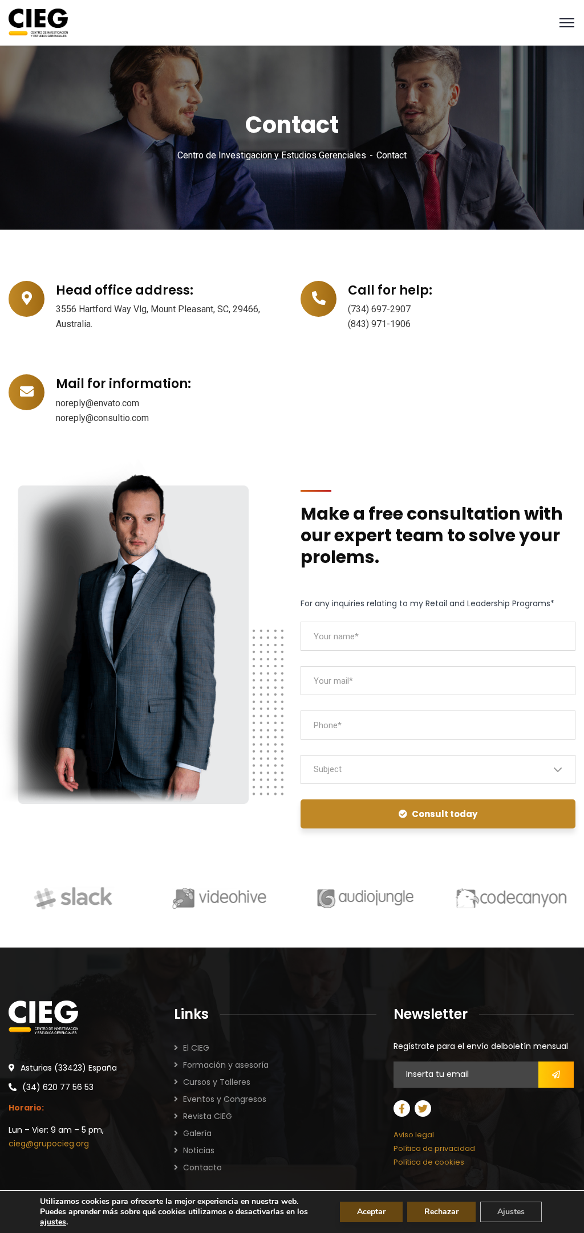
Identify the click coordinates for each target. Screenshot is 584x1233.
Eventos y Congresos (224, 1099)
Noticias (198, 1150)
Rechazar (441, 1211)
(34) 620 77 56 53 (58, 1087)
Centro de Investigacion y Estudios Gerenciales (271, 155)
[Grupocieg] (38, 22)
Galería (197, 1133)
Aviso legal (414, 1134)
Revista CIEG (207, 1116)
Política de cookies (429, 1162)
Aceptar (371, 1211)
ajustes (53, 1222)
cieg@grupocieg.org (49, 1143)
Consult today (444, 814)
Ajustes (511, 1211)
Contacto (202, 1167)
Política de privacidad (434, 1148)
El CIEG (196, 1048)
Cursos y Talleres (216, 1082)
